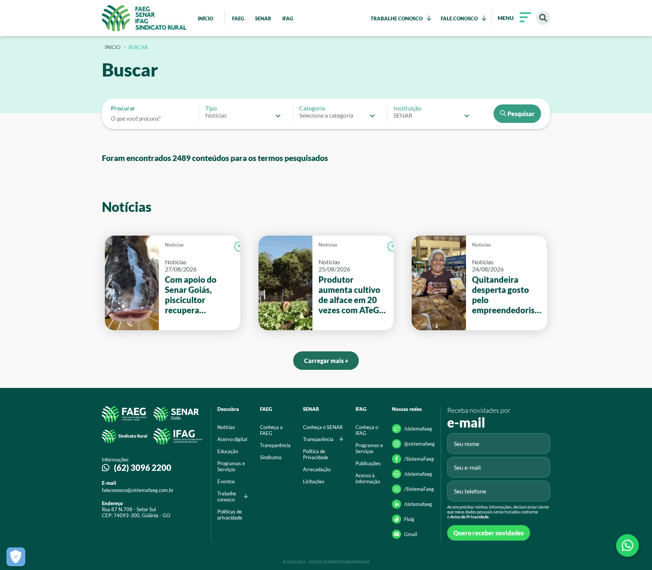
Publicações (368, 463)
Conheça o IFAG (366, 430)
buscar (138, 47)
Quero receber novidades (489, 532)
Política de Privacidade (315, 454)
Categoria (312, 108)
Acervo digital (232, 439)
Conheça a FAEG (271, 430)
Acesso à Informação (367, 478)
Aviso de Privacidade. (469, 516)
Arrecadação (317, 469)
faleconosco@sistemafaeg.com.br (138, 490)
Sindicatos (271, 457)
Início (112, 47)
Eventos (226, 481)
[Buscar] (543, 18)
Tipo (211, 108)
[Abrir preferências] (15, 556)
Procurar (123, 108)
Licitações (313, 481)
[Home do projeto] (144, 18)
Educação (227, 451)
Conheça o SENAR (323, 427)
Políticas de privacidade (229, 515)
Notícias (174, 245)
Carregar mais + (326, 360)
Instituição (407, 108)
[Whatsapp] (627, 545)
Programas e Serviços (231, 466)
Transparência (275, 445)
